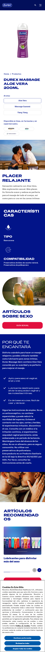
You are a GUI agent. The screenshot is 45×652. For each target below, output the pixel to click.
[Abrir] (35, 5)
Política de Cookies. (23, 626)
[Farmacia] (11, 134)
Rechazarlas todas (22, 643)
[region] (22, 616)
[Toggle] (40, 5)
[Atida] (26, 129)
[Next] (39, 570)
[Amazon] (11, 129)
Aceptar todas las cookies (22, 649)
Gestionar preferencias (22, 638)
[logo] (7, 5)
